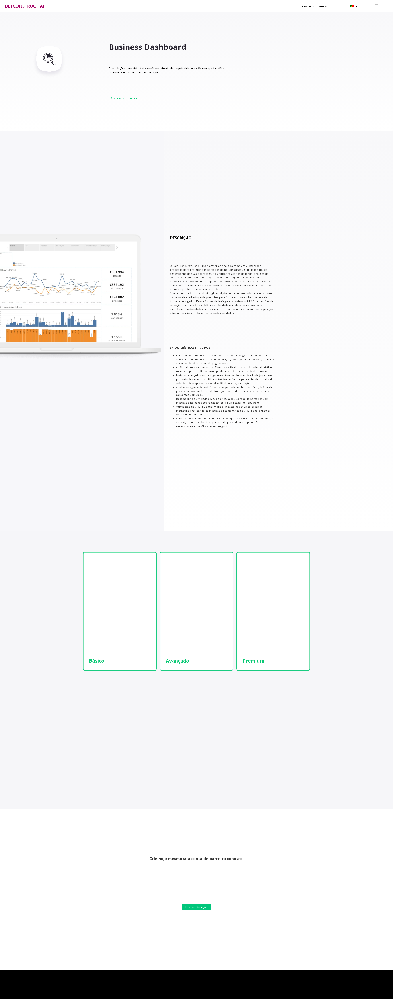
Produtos (308, 6)
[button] (354, 6)
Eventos (322, 6)
